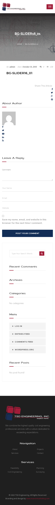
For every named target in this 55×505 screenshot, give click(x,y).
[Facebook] (52, 89)
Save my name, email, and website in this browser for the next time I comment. (24, 221)
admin (12, 67)
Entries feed (22, 334)
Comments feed (24, 342)
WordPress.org (24, 349)
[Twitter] (52, 92)
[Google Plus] (52, 96)
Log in (18, 326)
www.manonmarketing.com (38, 498)
